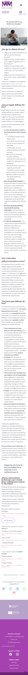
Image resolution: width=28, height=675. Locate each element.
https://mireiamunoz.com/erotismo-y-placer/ (12, 534)
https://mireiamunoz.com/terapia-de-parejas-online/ (12, 566)
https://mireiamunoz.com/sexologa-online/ (11, 559)
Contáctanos (8, 520)
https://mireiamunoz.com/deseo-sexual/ (13, 540)
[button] (21, 5)
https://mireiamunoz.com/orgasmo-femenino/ (12, 546)
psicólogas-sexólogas (15, 84)
